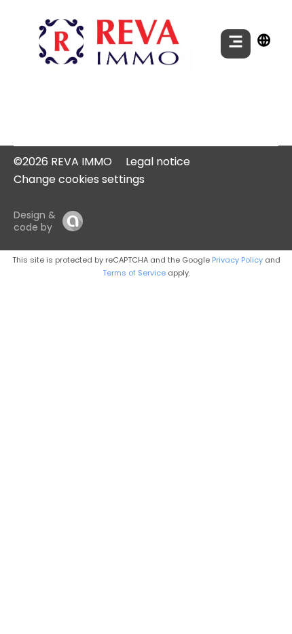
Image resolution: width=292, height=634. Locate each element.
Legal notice (158, 161)
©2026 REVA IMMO (63, 161)
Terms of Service (134, 272)
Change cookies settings (79, 179)
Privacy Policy (237, 259)
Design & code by (35, 221)
